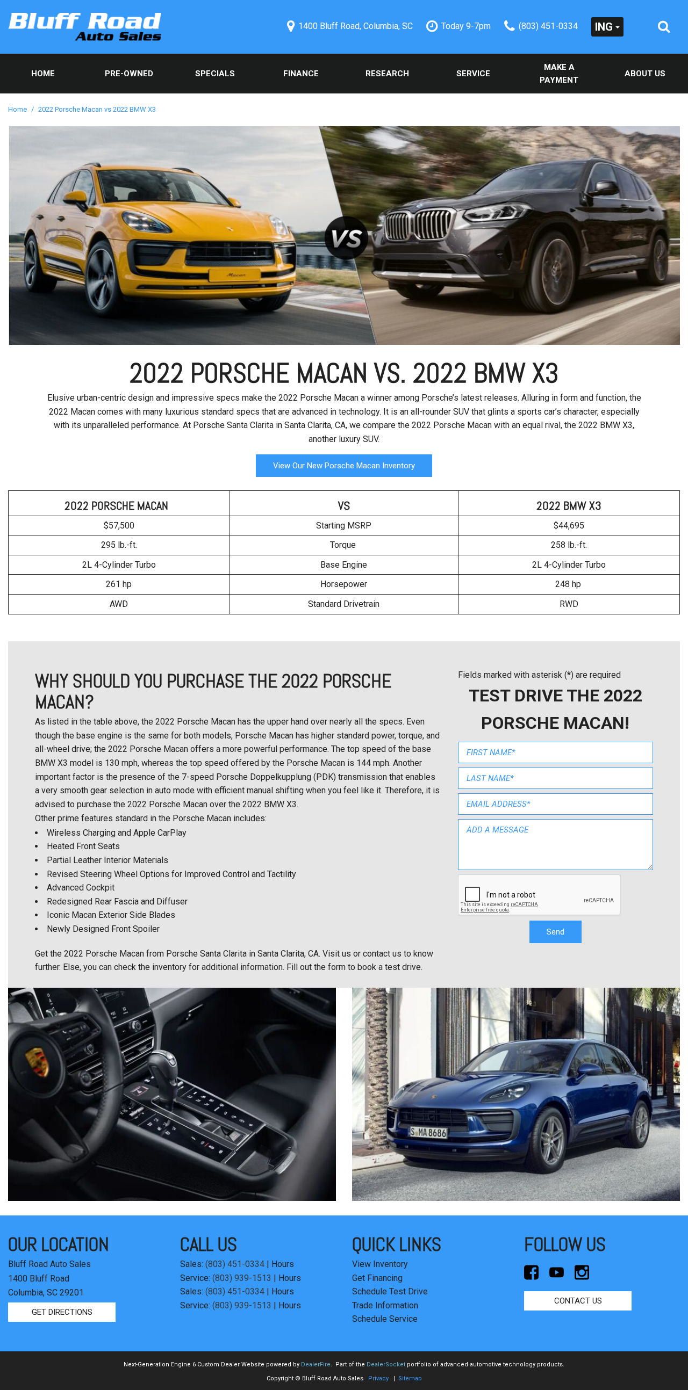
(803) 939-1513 (241, 1278)
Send (555, 932)
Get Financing (377, 1278)
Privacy (378, 1378)
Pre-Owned (129, 73)
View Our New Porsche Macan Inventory (344, 465)
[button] (664, 26)
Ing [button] (604, 26)
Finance (301, 73)
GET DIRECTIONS (62, 1312)
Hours (282, 1264)
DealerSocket (386, 1364)
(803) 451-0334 (234, 1264)
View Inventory (380, 1264)
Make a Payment (559, 73)
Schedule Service (385, 1319)
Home (43, 73)
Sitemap (410, 1378)
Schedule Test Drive (390, 1291)
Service (473, 73)
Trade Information (385, 1305)
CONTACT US (578, 1301)
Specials (215, 73)
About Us (645, 73)
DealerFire (316, 1364)
